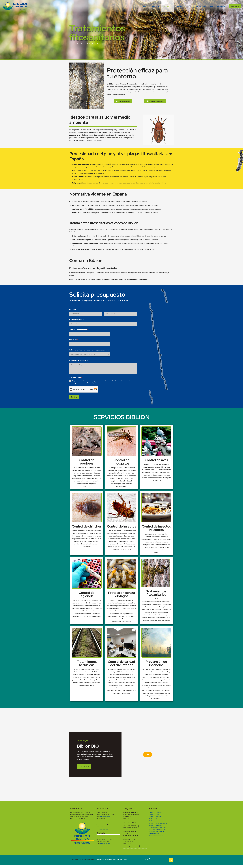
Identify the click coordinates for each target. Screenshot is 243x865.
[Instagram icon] (149, 859)
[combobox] (89, 354)
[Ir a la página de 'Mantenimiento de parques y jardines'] (87, 507)
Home (71, 44)
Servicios (80, 44)
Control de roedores (87, 461)
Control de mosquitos (121, 461)
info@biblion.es (105, 816)
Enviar (74, 397)
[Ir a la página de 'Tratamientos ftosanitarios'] (156, 573)
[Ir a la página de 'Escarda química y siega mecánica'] (87, 643)
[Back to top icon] (171, 860)
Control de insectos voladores (156, 528)
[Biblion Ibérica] (15, 6)
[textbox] (89, 354)
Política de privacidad (104, 859)
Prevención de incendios (156, 663)
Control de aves (156, 460)
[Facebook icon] (145, 859)
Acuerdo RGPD (75, 378)
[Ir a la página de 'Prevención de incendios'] (156, 507)
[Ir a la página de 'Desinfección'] (121, 441)
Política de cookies (120, 859)
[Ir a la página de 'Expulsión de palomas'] (156, 441)
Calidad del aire (154, 833)
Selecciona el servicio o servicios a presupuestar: (89, 350)
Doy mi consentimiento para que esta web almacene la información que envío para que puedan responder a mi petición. (103, 382)
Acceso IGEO (235, 6)
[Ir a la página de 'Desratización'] (87, 441)
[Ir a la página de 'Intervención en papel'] (121, 507)
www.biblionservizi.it (103, 829)
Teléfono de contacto (78, 330)
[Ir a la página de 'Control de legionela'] (87, 574)
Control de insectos (121, 526)
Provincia (73, 340)
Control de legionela (87, 594)
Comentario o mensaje (79, 360)
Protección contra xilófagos (121, 594)
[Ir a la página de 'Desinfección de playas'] (121, 574)
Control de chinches (87, 526)
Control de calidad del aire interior (121, 663)
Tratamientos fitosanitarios (156, 593)
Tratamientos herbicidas (87, 663)
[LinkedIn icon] (147, 859)
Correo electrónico (77, 319)
